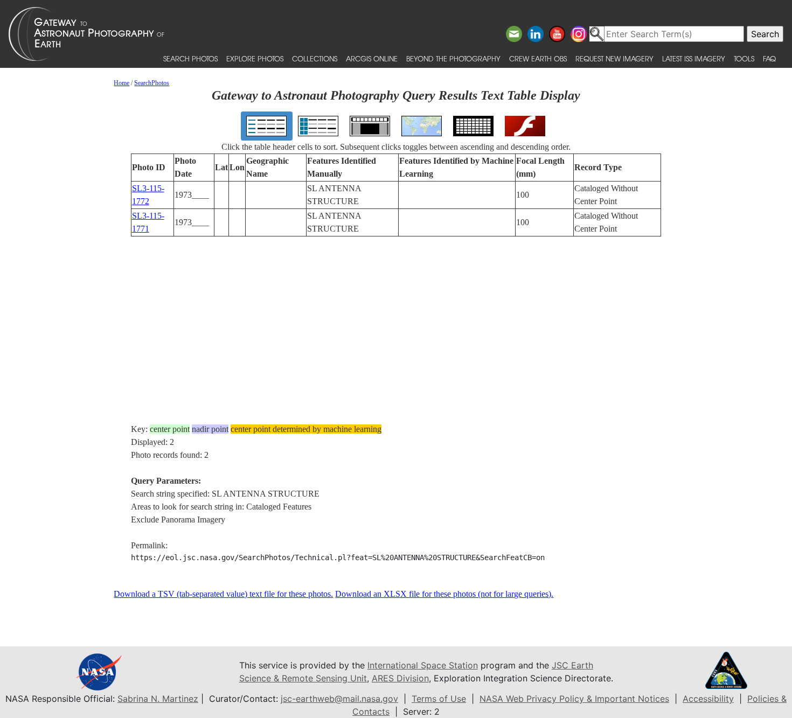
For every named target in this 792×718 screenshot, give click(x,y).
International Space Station (422, 665)
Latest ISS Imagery (693, 58)
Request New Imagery (614, 58)
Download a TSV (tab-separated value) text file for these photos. (223, 593)
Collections (314, 58)
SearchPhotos (151, 83)
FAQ (769, 58)
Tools (744, 58)
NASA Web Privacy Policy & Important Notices (574, 698)
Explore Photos (254, 58)
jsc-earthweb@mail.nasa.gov (339, 698)
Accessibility (708, 698)
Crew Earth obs (538, 58)
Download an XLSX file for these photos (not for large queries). (444, 593)
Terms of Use (439, 698)
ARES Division (400, 678)
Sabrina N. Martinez (157, 698)
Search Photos (190, 58)
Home (121, 83)
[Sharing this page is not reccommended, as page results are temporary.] (393, 34)
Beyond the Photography (453, 58)
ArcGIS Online (372, 58)
